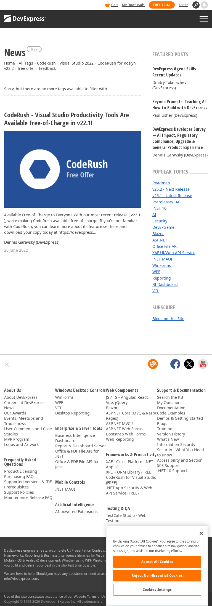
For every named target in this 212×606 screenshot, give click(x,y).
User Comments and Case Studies (28, 431)
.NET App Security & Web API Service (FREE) (129, 490)
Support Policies (19, 492)
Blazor (158, 233)
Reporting (161, 278)
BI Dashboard (165, 284)
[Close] (201, 533)
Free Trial (161, 4)
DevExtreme (163, 227)
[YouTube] (203, 364)
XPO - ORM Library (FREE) (129, 472)
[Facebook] (175, 364)
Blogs (162, 423)
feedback (47, 68)
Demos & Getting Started (180, 418)
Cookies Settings (157, 590)
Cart (114, 4)
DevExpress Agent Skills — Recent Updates (176, 72)
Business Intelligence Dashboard (75, 438)
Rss (34, 49)
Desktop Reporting (72, 413)
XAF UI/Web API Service (173, 252)
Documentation (171, 407)
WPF (156, 271)
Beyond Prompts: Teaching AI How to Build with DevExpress (179, 105)
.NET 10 (159, 208)
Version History (171, 434)
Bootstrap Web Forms (126, 434)
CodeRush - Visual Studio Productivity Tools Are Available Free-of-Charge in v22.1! (66, 119)
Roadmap (161, 182)
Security (159, 221)
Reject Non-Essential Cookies (157, 575)
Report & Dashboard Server (80, 445)
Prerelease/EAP (166, 201)
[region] (157, 565)
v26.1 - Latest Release (172, 195)
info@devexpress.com (21, 578)
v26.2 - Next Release (171, 189)
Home (9, 63)
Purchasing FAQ (19, 476)
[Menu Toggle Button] (204, 19)
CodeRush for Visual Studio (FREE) (131, 480)
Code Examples (171, 413)
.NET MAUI (162, 259)
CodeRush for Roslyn (116, 63)
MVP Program (16, 439)
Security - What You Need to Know (180, 452)
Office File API (165, 246)
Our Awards (15, 413)
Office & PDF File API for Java (77, 464)
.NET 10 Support (172, 470)
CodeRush (46, 63)
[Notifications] (204, 5)
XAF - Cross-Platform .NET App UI (129, 464)
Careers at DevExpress (25, 402)
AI (154, 214)
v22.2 (9, 68)
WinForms (161, 265)
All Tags (26, 63)
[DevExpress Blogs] (153, 364)
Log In (183, 4)
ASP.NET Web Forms (124, 428)
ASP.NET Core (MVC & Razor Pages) (131, 415)
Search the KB (170, 397)
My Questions (169, 402)
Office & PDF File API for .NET (77, 453)
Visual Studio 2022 (77, 63)
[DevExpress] (21, 5)
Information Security (176, 444)
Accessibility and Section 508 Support (180, 463)
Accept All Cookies (157, 562)
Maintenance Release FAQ (28, 497)
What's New (168, 439)
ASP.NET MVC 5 (120, 423)
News (9, 407)
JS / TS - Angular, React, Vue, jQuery (127, 400)
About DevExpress (21, 397)
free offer (26, 68)
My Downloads (133, 4)
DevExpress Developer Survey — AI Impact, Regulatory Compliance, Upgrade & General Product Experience (179, 138)
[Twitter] (189, 364)
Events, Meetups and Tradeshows (23, 421)
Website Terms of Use (90, 596)
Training (165, 428)
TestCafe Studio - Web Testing (126, 518)
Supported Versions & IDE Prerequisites (28, 484)
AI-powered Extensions (76, 511)
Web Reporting (120, 439)
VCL (155, 290)
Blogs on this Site (168, 318)
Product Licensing (20, 471)
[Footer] (7, 364)
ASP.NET (159, 240)
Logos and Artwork (21, 444)
